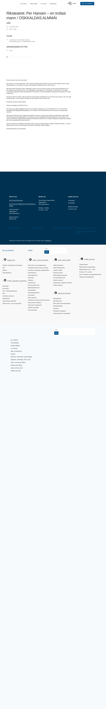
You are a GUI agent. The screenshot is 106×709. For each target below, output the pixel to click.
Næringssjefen (57, 298)
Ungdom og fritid (57, 270)
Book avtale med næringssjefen (62, 303)
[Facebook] (5, 320)
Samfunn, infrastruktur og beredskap (12, 265)
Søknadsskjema (6, 272)
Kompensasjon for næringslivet (61, 313)
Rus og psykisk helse (34, 285)
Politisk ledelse (83, 264)
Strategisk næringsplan (59, 311)
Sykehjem (30, 280)
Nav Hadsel (31, 295)
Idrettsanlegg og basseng (60, 275)
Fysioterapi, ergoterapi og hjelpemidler (38, 270)
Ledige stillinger (34, 3)
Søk (46, 252)
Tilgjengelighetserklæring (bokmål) (85, 228)
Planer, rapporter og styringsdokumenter (90, 274)
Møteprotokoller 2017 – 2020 (87, 269)
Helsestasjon (6, 298)
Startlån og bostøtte (33, 307)
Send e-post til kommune (16, 200)
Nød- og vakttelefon (8, 250)
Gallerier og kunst (58, 280)
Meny (74, 3)
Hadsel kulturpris (57, 285)
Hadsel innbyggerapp (15, 228)
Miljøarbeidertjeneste (33, 287)
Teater (11, 50)
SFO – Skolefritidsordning (9, 291)
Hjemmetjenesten (33, 275)
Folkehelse (31, 277)
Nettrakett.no (48, 240)
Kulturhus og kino (58, 272)
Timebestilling (15, 343)
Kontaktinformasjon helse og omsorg (38, 267)
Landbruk (55, 308)
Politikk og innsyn (16, 371)
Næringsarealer (57, 301)
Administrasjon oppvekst (9, 301)
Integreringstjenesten (33, 292)
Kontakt (30, 250)
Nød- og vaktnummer (37, 228)
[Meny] (70, 3)
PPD (3, 293)
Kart (3, 267)
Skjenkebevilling (57, 306)
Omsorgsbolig (32, 290)
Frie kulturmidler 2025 (59, 277)
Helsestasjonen (32, 272)
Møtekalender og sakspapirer (87, 267)
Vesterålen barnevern (8, 296)
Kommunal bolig (32, 310)
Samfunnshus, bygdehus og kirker (62, 282)
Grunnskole (5, 288)
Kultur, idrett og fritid (17, 368)
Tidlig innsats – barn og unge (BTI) (11, 303)
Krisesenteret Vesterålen (34, 302)
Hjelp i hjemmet (32, 297)
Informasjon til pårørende (35, 305)
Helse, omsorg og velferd (18, 362)
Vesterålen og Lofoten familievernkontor (39, 300)
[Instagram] (10, 320)
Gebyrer (4, 270)
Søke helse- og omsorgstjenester (37, 265)
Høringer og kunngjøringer (86, 277)
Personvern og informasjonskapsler (63, 228)
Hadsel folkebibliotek (59, 267)
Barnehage (5, 286)
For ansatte (43, 3)
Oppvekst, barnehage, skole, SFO (20, 359)
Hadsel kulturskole (58, 265)
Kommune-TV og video (85, 272)
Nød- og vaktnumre (16, 351)
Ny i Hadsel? (23, 3)
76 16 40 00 (71, 203)
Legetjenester (31, 282)
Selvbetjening (53, 3)
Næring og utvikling (16, 365)
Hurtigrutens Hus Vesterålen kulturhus (19, 40)
